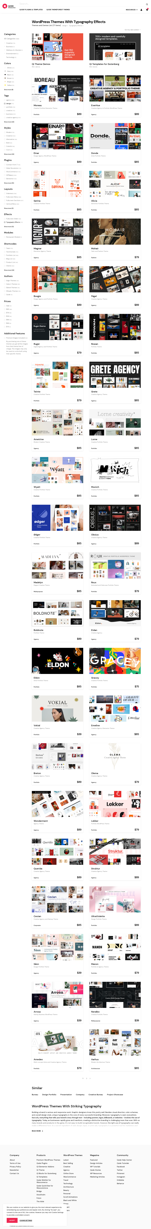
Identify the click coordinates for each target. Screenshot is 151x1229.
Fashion (93, 258)
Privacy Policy (15, 1167)
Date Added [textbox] (134, 30)
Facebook (121, 1167)
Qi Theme (40, 1170)
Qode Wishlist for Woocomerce (44, 1181)
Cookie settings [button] (26, 1220)
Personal (66, 1193)
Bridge (39, 1191)
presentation (66, 1094)
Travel (65, 1180)
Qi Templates (42, 1177)
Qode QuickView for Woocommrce (45, 1187)
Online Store (68, 1173)
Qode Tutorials (123, 1163)
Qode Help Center (124, 1160)
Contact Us (14, 1173)
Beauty (66, 1190)
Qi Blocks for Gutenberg (46, 1173)
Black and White (70, 1200)
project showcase (115, 1094)
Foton (39, 1198)
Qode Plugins (42, 1163)
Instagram (121, 1177)
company (80, 1094)
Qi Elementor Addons (45, 1167)
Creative (66, 1167)
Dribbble (120, 1180)
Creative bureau (96, 1094)
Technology (68, 1183)
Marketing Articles (97, 1177)
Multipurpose (38, 591)
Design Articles (96, 1163)
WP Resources (96, 1173)
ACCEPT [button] (12, 1220)
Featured (93, 1160)
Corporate (37, 925)
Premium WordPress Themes (48, 1160)
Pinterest (120, 1173)
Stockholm (41, 1195)
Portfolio (36, 114)
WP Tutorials (95, 1167)
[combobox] (131, 30)
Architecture (95, 1068)
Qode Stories (95, 1170)
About (12, 1160)
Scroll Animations (70, 1197)
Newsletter (14, 1170)
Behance (120, 1183)
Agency (93, 114)
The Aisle (40, 1201)
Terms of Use (15, 1163)
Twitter (120, 1170)
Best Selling (68, 1163)
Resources (131, 10)
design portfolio (49, 1094)
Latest (66, 1160)
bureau (35, 1094)
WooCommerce (69, 1177)
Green (65, 1204)
